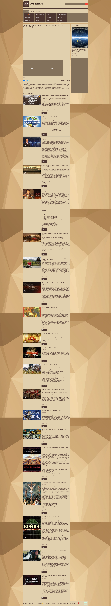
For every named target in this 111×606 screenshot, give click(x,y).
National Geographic (40, 14)
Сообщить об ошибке (65, 80)
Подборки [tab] (26, 11)
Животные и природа (61, 14)
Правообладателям (50, 603)
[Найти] (86, 4)
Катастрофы (27, 17)
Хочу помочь (39, 603)
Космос (49, 20)
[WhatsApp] (28, 80)
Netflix (37, 17)
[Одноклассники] (25, 80)
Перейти (44, 113)
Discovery (38, 20)
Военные (49, 17)
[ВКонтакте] (24, 80)
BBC (48, 14)
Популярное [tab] (38, 11)
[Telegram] (27, 80)
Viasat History (60, 20)
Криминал (27, 20)
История (59, 17)
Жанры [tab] (32, 11)
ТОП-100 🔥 (28, 14)
